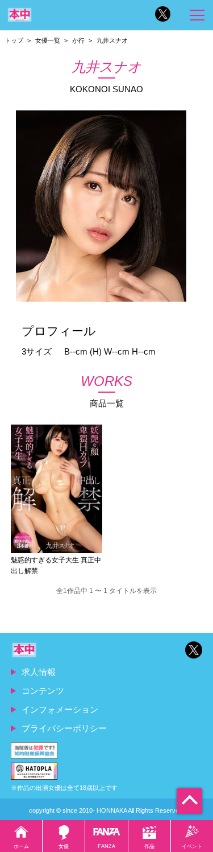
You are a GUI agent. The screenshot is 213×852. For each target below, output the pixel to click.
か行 (78, 40)
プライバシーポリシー (64, 728)
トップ (14, 40)
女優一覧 (47, 40)
